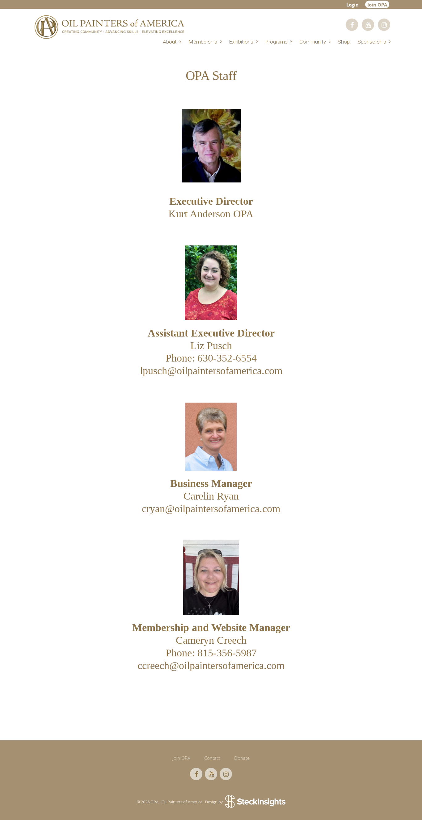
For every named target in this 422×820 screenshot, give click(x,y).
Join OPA (377, 5)
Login (352, 5)
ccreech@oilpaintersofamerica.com (211, 665)
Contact (212, 758)
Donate (242, 758)
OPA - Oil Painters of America (109, 27)
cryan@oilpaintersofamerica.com (211, 508)
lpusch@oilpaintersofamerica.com (211, 370)
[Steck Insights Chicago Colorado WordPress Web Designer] (255, 802)
